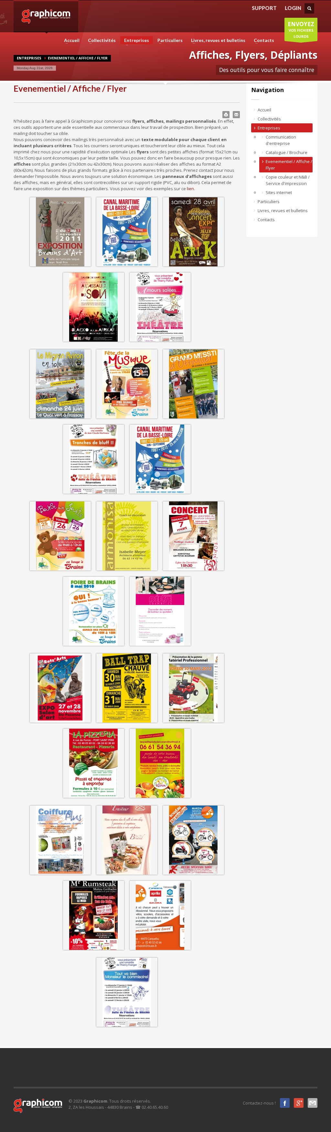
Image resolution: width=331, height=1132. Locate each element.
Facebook (285, 1103)
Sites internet (279, 192)
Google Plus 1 (299, 1103)
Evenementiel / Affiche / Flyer (289, 165)
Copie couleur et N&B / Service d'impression (288, 180)
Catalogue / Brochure (286, 152)
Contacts (262, 40)
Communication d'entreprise (281, 140)
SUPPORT (264, 8)
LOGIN (293, 8)
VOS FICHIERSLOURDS (301, 29)
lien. (191, 188)
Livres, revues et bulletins (216, 40)
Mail (312, 1103)
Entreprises (134, 40)
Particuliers (168, 40)
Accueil (70, 40)
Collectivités (100, 40)
